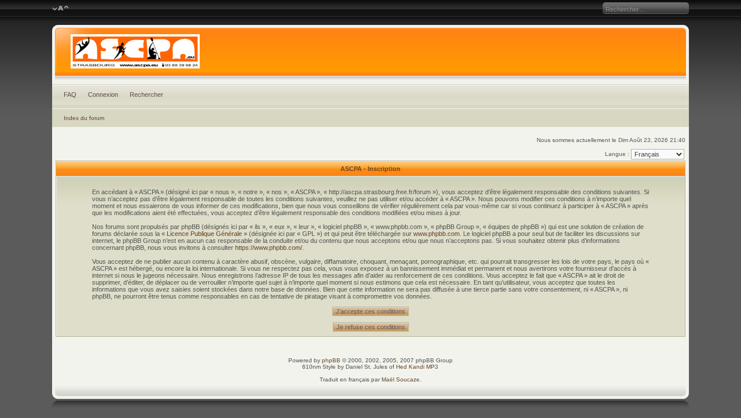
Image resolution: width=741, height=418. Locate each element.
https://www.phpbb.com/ (268, 247)
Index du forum (84, 118)
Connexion (103, 94)
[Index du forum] (370, 54)
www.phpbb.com (436, 233)
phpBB (331, 360)
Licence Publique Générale (204, 233)
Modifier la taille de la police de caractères (60, 8)
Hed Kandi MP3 (417, 367)
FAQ (70, 94)
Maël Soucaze (400, 379)
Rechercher (146, 94)
